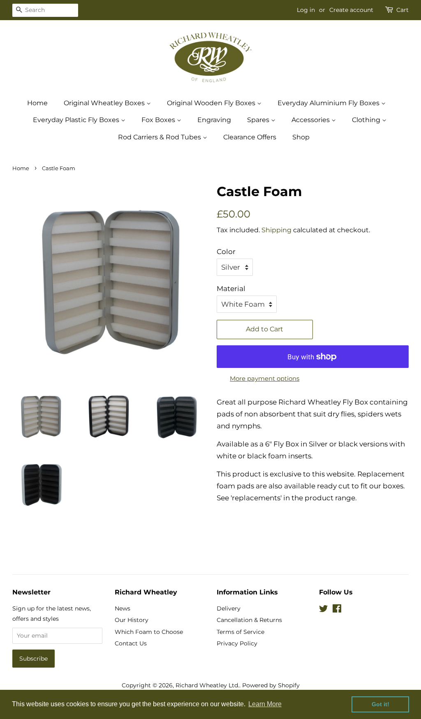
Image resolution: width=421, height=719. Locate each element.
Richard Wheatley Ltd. (207, 685)
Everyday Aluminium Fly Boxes (329, 103)
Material (231, 288)
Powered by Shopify (271, 685)
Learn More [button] (265, 704)
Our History (131, 620)
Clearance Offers (249, 137)
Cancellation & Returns (249, 620)
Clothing (367, 120)
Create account (351, 10)
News (122, 608)
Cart (402, 10)
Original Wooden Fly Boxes (212, 103)
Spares (259, 120)
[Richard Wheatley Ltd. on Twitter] (323, 610)
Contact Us (131, 643)
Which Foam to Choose (149, 632)
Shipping (276, 230)
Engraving (214, 120)
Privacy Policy (237, 643)
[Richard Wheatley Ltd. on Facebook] (337, 610)
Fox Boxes (159, 120)
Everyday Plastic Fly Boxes (77, 120)
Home (37, 103)
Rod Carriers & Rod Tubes (160, 137)
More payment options (264, 378)
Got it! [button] (380, 704)
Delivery (229, 608)
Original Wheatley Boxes (105, 103)
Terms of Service (240, 632)
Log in (306, 10)
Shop (301, 137)
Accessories (311, 120)
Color (226, 251)
